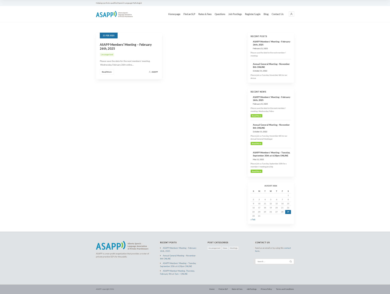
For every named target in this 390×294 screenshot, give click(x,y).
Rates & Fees (205, 13)
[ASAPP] (114, 14)
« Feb (253, 219)
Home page (174, 13)
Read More (107, 72)
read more (256, 116)
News (225, 248)
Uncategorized (107, 54)
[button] (291, 14)
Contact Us (278, 13)
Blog (266, 13)
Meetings (234, 248)
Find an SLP (189, 13)
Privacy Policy (266, 289)
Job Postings (235, 13)
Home (211, 289)
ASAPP (155, 72)
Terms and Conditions (285, 289)
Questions (220, 13)
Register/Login (253, 13)
